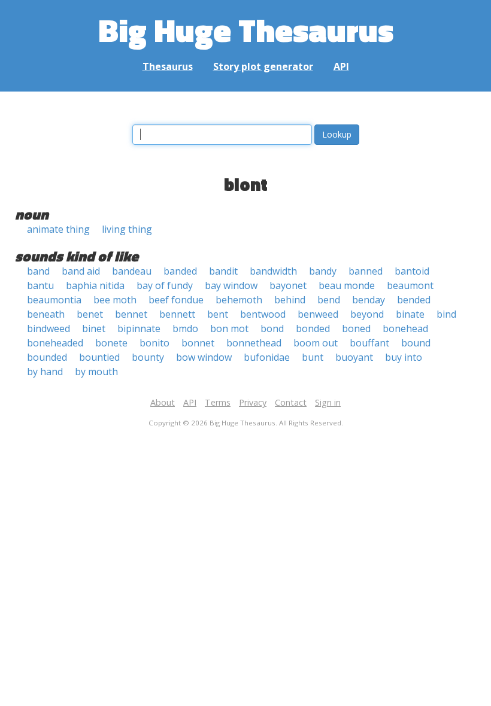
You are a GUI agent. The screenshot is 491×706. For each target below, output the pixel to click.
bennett (177, 314)
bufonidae (267, 357)
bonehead (405, 328)
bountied (99, 357)
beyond (367, 314)
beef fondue (176, 299)
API (341, 66)
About (162, 402)
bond (272, 328)
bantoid (412, 271)
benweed (318, 314)
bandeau (131, 271)
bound (416, 342)
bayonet (288, 285)
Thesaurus (168, 66)
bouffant (369, 342)
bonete (111, 342)
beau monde (347, 285)
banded (180, 271)
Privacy (252, 402)
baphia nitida (95, 285)
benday (368, 299)
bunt (312, 357)
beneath (46, 314)
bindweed (48, 328)
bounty (148, 357)
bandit (223, 271)
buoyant (354, 357)
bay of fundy (165, 285)
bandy (323, 271)
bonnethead (253, 342)
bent (217, 314)
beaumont (410, 285)
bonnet (197, 342)
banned (365, 271)
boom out (315, 342)
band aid (81, 271)
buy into (403, 357)
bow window (204, 357)
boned (356, 328)
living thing (127, 229)
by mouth (96, 371)
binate (410, 314)
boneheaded (55, 342)
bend (328, 299)
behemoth (239, 299)
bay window (231, 285)
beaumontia (54, 299)
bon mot (229, 328)
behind (289, 299)
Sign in (328, 402)
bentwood (263, 314)
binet (93, 328)
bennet (131, 314)
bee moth (115, 299)
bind (446, 314)
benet (90, 314)
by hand (45, 371)
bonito (154, 342)
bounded (47, 357)
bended (414, 299)
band (38, 271)
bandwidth (273, 271)
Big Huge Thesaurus (245, 29)
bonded (313, 328)
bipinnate (138, 328)
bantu (40, 285)
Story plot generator (263, 66)
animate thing (58, 229)
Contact (291, 402)
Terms (218, 402)
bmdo (185, 328)
